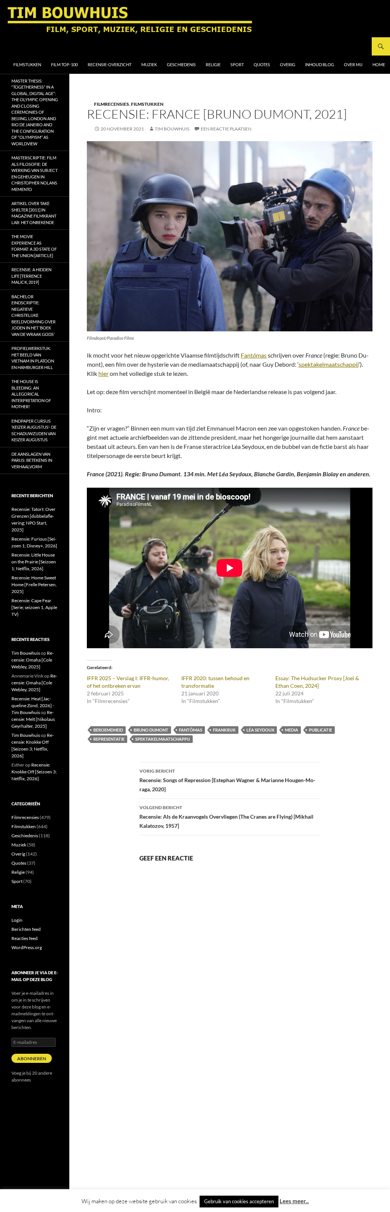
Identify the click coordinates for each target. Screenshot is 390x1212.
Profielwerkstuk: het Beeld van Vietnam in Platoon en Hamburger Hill (32, 358)
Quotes (262, 64)
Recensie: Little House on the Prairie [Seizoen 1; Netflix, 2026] (33, 561)
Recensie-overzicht (109, 64)
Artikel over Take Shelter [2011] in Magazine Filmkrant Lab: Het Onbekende (33, 213)
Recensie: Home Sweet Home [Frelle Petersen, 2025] (34, 584)
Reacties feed (24, 938)
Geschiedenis (181, 64)
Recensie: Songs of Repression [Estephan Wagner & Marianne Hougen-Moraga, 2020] (227, 780)
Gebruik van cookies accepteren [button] (239, 1201)
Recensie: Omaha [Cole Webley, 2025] (32, 660)
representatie (109, 738)
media (291, 729)
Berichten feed (26, 929)
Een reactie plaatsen (226, 129)
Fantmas (254, 355)
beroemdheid (108, 729)
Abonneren (31, 1058)
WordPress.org (26, 947)
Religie (213, 64)
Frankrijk (224, 729)
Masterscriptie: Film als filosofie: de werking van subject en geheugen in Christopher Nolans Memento (34, 173)
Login (16, 920)
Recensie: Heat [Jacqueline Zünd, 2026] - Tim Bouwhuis (32, 705)
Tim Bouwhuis (172, 129)
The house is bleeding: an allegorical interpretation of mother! (31, 394)
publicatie (320, 729)
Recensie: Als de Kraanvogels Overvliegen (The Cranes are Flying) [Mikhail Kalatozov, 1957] (226, 817)
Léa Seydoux (260, 729)
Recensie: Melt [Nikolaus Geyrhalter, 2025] (33, 719)
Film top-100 (64, 64)
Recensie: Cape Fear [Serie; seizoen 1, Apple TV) (34, 607)
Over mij (353, 64)
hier (103, 373)
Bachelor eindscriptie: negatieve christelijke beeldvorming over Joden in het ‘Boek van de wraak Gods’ (33, 315)
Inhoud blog (319, 64)
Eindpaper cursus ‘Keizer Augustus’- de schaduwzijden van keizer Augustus (33, 430)
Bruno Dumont (151, 729)
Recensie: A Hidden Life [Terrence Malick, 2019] (31, 276)
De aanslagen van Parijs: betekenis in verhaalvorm (31, 460)
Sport (237, 64)
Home (378, 64)
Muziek (149, 64)
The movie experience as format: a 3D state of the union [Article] (34, 246)
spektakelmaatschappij (329, 364)
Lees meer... (294, 1201)
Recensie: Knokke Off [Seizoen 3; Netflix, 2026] (34, 771)
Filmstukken (27, 64)
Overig (287, 64)
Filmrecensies (111, 104)
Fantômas (190, 729)
